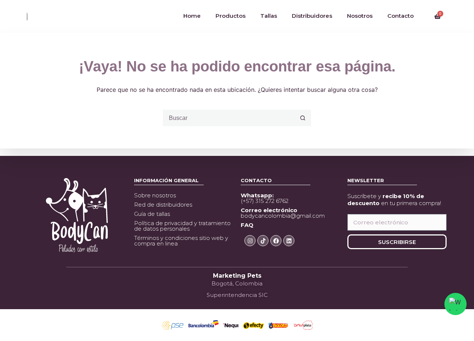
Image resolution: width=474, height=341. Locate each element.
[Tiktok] (262, 240)
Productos (231, 15)
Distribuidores (312, 15)
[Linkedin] (288, 240)
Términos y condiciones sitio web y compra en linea (181, 240)
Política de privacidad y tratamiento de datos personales (182, 226)
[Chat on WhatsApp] (455, 304)
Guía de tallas (152, 213)
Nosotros (360, 15)
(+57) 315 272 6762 (264, 198)
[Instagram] (250, 240)
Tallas (268, 15)
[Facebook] (275, 240)
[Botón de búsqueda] (303, 118)
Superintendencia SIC (237, 294)
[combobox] (229, 118)
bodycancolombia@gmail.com (283, 213)
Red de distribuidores (163, 204)
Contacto (400, 15)
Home (192, 15)
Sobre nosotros (155, 195)
